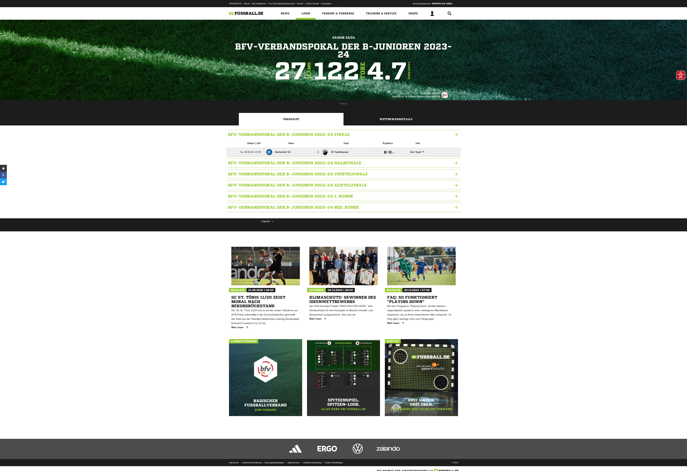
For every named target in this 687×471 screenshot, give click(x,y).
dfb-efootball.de (259, 4)
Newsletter (326, 4)
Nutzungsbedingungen (274, 463)
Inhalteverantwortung (312, 463)
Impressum (234, 463)
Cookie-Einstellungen (334, 463)
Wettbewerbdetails (395, 119)
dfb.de (247, 4)
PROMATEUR (235, 4)
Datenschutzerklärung (252, 463)
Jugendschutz (293, 463)
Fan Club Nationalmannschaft (281, 4)
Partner (300, 4)
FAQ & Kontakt (312, 4)
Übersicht (291, 119)
